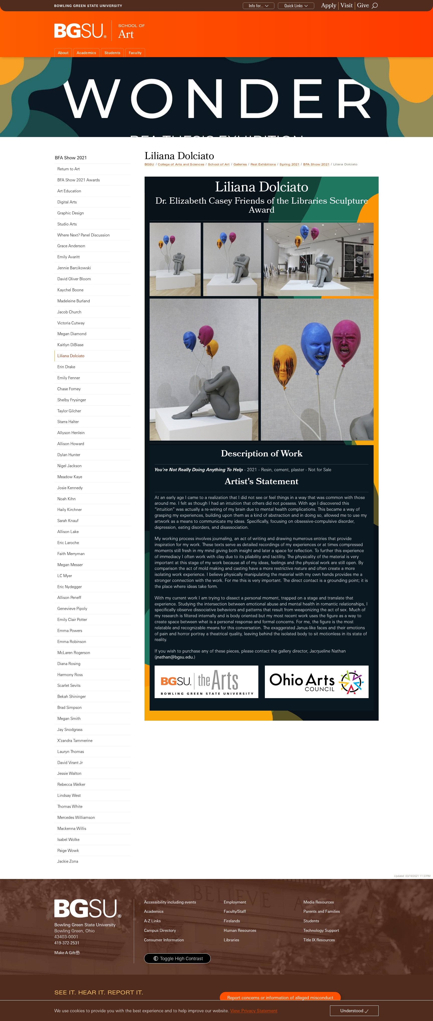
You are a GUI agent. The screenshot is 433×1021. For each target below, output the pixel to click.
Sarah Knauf (67, 520)
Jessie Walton (69, 773)
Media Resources (318, 902)
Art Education (69, 191)
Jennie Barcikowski (74, 268)
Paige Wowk (68, 850)
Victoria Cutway (71, 323)
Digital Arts (67, 202)
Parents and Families (321, 911)
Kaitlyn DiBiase (70, 344)
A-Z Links (152, 921)
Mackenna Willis (71, 828)
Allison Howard (70, 443)
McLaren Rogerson (73, 652)
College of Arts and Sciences (181, 164)
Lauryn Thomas (70, 751)
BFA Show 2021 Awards (78, 180)
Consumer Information (164, 940)
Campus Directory (160, 930)
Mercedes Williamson (76, 817)
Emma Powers (69, 630)
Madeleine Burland (73, 301)
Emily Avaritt (68, 256)
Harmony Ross (70, 674)
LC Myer (64, 575)
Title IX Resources (319, 940)
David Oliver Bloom (74, 279)
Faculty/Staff (235, 911)
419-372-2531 (66, 943)
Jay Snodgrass (69, 729)
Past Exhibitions (263, 164)
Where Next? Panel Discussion (83, 235)
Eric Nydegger (69, 586)
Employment (235, 902)
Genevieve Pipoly (72, 608)
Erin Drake (66, 366)
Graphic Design (70, 213)
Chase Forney (69, 389)
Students (112, 53)
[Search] (375, 6)
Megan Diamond (71, 333)
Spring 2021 (289, 164)
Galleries (240, 164)
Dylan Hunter (68, 454)
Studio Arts (67, 224)
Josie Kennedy (70, 487)
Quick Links (293, 5)
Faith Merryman (71, 553)
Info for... (256, 5)
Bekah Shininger (71, 696)
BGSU (149, 164)
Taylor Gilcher (69, 411)
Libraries (231, 940)
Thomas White (69, 806)
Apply (328, 6)
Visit (347, 6)
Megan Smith (69, 718)
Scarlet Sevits (68, 685)
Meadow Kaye (69, 476)
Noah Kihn (66, 498)
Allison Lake (68, 531)
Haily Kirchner (69, 509)
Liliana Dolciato (70, 355)
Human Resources (240, 930)
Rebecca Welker (71, 784)
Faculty (135, 53)
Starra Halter (68, 421)
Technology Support (321, 930)
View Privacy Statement (253, 1010)
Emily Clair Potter (72, 619)
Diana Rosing (68, 663)
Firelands (232, 921)
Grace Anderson (71, 245)
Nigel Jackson (69, 465)
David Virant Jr (70, 762)
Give (363, 6)
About (63, 53)
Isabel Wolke (68, 839)
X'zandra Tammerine (74, 740)
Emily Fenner (68, 377)
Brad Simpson (69, 707)
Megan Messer (70, 564)
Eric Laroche (68, 542)
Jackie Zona (67, 861)
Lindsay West (69, 795)
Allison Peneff (69, 597)
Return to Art (68, 169)
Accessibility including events (170, 902)
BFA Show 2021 (316, 164)
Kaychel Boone (70, 290)
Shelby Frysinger (71, 400)
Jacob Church (69, 312)
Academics (86, 53)
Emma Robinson (71, 641)
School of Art (219, 164)
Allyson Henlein (71, 432)
